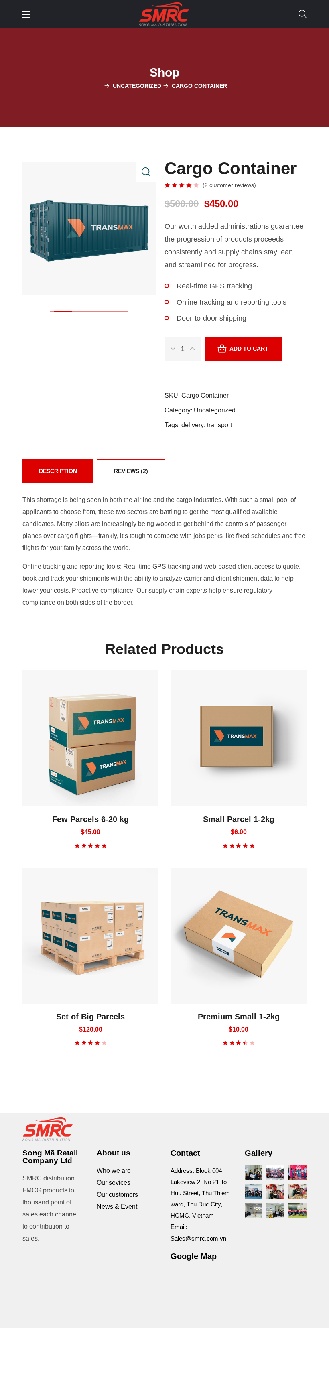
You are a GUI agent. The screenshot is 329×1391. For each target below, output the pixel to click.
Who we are (114, 1170)
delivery (192, 425)
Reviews (131, 471)
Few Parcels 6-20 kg (90, 819)
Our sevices (113, 1182)
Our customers (117, 1194)
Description (58, 471)
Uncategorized (137, 86)
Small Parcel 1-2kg (238, 819)
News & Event (117, 1206)
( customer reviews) (229, 185)
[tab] (57, 471)
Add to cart (248, 348)
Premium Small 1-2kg (239, 1016)
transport (219, 425)
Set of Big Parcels (90, 1016)
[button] (303, 14)
